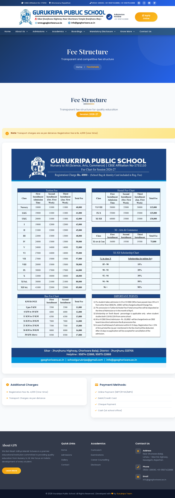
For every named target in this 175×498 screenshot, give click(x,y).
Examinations (97, 455)
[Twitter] (154, 3)
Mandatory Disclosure (101, 31)
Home (8, 31)
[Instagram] (144, 3)
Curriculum (96, 450)
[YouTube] (149, 3)
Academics (58, 31)
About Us (20, 31)
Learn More (11, 470)
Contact (65, 464)
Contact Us (145, 31)
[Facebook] (139, 3)
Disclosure (96, 464)
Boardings (77, 31)
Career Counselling (100, 459)
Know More (126, 31)
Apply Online (146, 17)
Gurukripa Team (124, 493)
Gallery (64, 459)
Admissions (39, 31)
